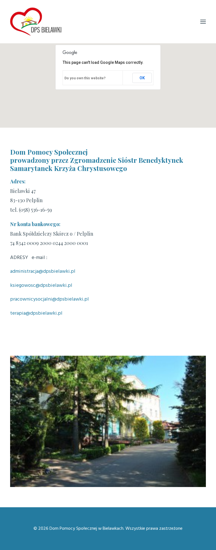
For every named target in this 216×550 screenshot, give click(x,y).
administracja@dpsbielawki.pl (42, 271)
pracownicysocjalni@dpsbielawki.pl (49, 299)
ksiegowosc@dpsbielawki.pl (41, 285)
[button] (203, 21)
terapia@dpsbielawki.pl (36, 313)
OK (142, 78)
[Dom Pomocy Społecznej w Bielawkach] (35, 22)
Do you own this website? (84, 78)
